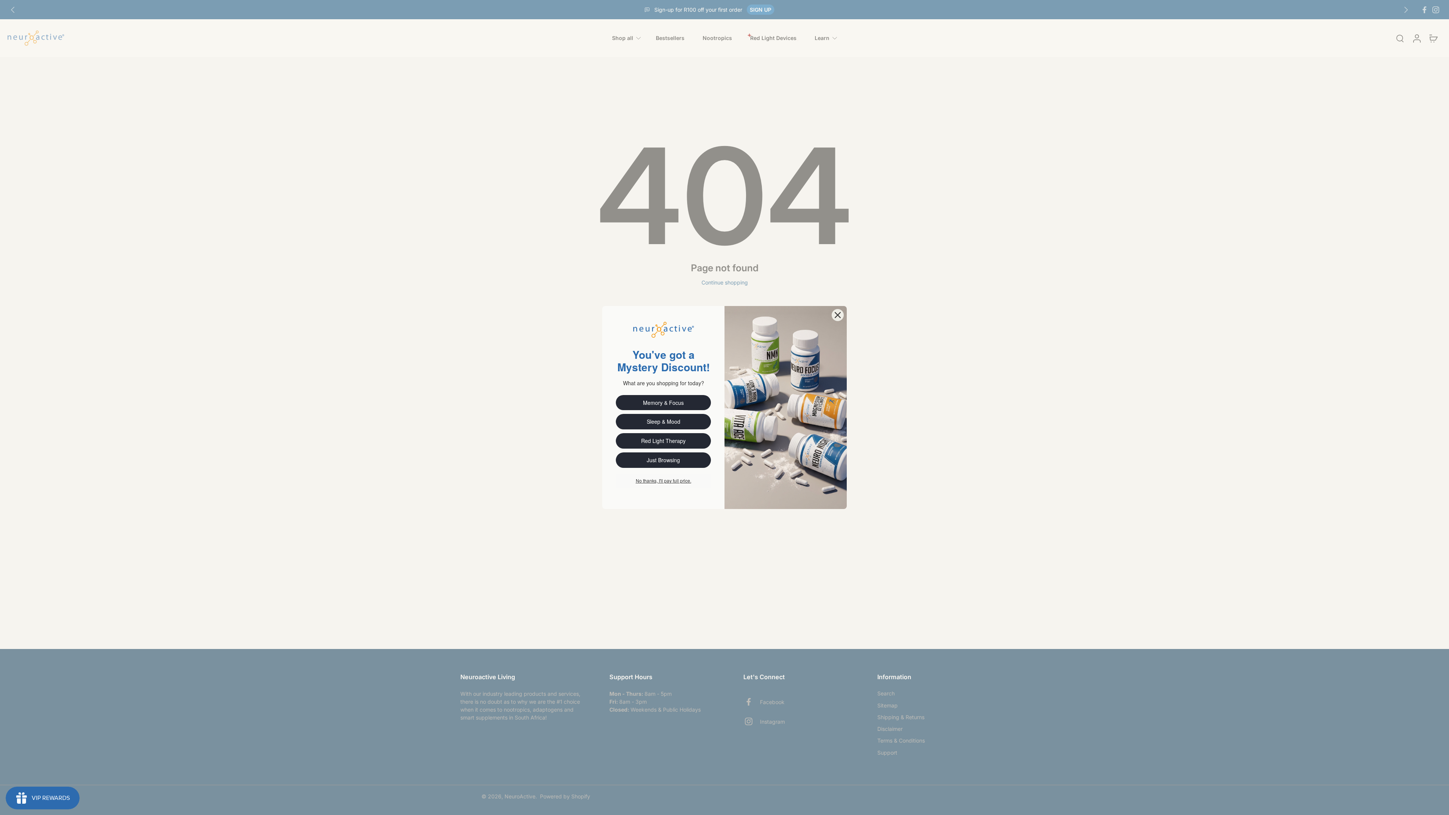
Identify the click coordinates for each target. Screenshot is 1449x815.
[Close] (838, 315)
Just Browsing (663, 460)
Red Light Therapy (663, 440)
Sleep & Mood (663, 421)
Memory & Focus (663, 402)
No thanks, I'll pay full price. (663, 480)
